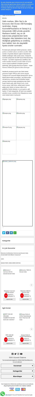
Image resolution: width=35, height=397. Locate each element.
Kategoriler (17, 371)
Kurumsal (17, 366)
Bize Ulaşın (17, 376)
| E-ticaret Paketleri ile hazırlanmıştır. (17, 395)
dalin (2, 259)
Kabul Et (17, 12)
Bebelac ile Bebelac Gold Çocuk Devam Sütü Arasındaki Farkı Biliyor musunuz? (14, 254)
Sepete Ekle (9, 299)
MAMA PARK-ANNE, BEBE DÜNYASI (11, 263)
